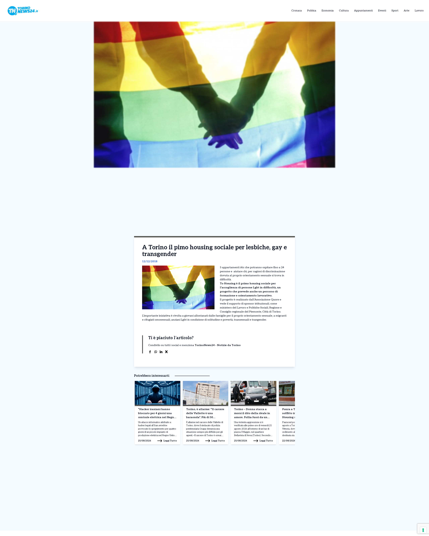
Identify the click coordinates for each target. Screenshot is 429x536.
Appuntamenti (363, 10)
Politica (311, 10)
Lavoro (419, 10)
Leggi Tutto (170, 440)
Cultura (344, 10)
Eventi (382, 10)
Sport (394, 10)
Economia (328, 10)
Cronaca (296, 10)
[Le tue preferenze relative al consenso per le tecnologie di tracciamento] (423, 530)
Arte (406, 10)
